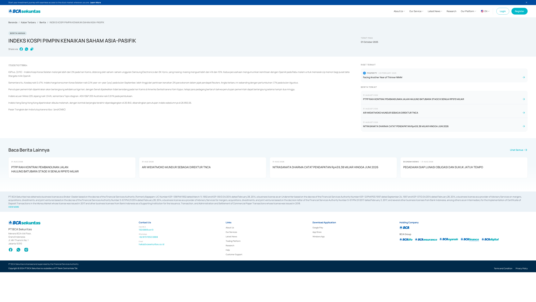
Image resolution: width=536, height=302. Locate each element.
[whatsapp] (26, 49)
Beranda (12, 22)
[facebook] (21, 49)
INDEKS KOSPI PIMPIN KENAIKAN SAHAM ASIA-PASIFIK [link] (77, 22)
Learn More (95, 2)
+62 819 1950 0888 (148, 237)
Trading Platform (233, 241)
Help (228, 250)
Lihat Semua (516, 149)
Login (503, 11)
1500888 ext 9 (146, 229)
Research (230, 245)
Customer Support (234, 254)
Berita (43, 22)
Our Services (231, 232)
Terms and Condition (503, 268)
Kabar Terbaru (28, 22)
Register (519, 11)
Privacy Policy (522, 268)
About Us (230, 227)
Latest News (231, 236)
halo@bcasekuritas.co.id (151, 244)
